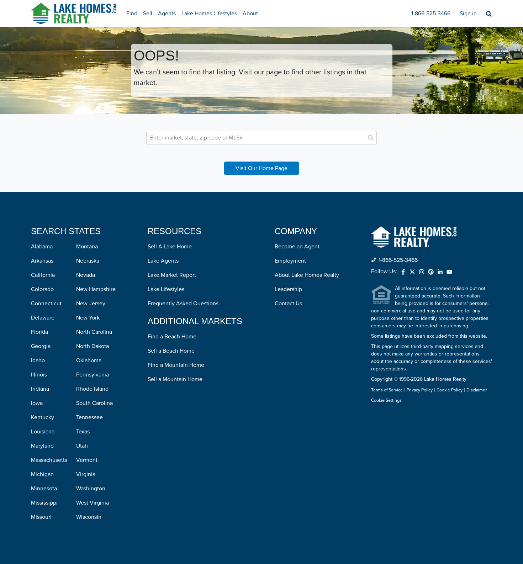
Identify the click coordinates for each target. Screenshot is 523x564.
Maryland (42, 445)
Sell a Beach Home (171, 350)
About (250, 13)
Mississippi (44, 502)
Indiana (40, 388)
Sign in (468, 13)
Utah (82, 445)
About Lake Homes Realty (307, 275)
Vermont (86, 460)
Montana (87, 246)
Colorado (42, 289)
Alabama (42, 246)
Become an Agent (297, 246)
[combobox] (256, 137)
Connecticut (46, 303)
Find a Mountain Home (176, 365)
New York (88, 317)
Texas (83, 431)
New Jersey (90, 303)
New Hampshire (96, 289)
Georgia (41, 346)
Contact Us (288, 303)
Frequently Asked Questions (183, 303)
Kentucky (42, 417)
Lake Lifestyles (166, 289)
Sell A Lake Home (170, 246)
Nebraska (87, 260)
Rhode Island (92, 388)
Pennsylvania (92, 374)
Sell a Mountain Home (175, 379)
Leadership (288, 289)
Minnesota (44, 488)
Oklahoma (88, 360)
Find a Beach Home (172, 336)
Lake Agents (163, 260)
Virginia (85, 474)
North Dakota (92, 346)
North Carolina (94, 332)
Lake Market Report (172, 275)
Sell (147, 13)
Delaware (42, 317)
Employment (290, 260)
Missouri (41, 517)
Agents (167, 13)
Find (131, 13)
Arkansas (42, 260)
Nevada (85, 275)
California (43, 275)
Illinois (39, 374)
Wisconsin (88, 517)
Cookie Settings (386, 400)
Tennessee (89, 417)
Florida (39, 332)
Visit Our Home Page (261, 168)
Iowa (37, 403)
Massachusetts (49, 460)
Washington (90, 488)
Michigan (42, 474)
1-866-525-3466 (430, 13)
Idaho (38, 360)
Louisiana (42, 431)
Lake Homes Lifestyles (209, 13)
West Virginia (92, 502)
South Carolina (94, 403)
